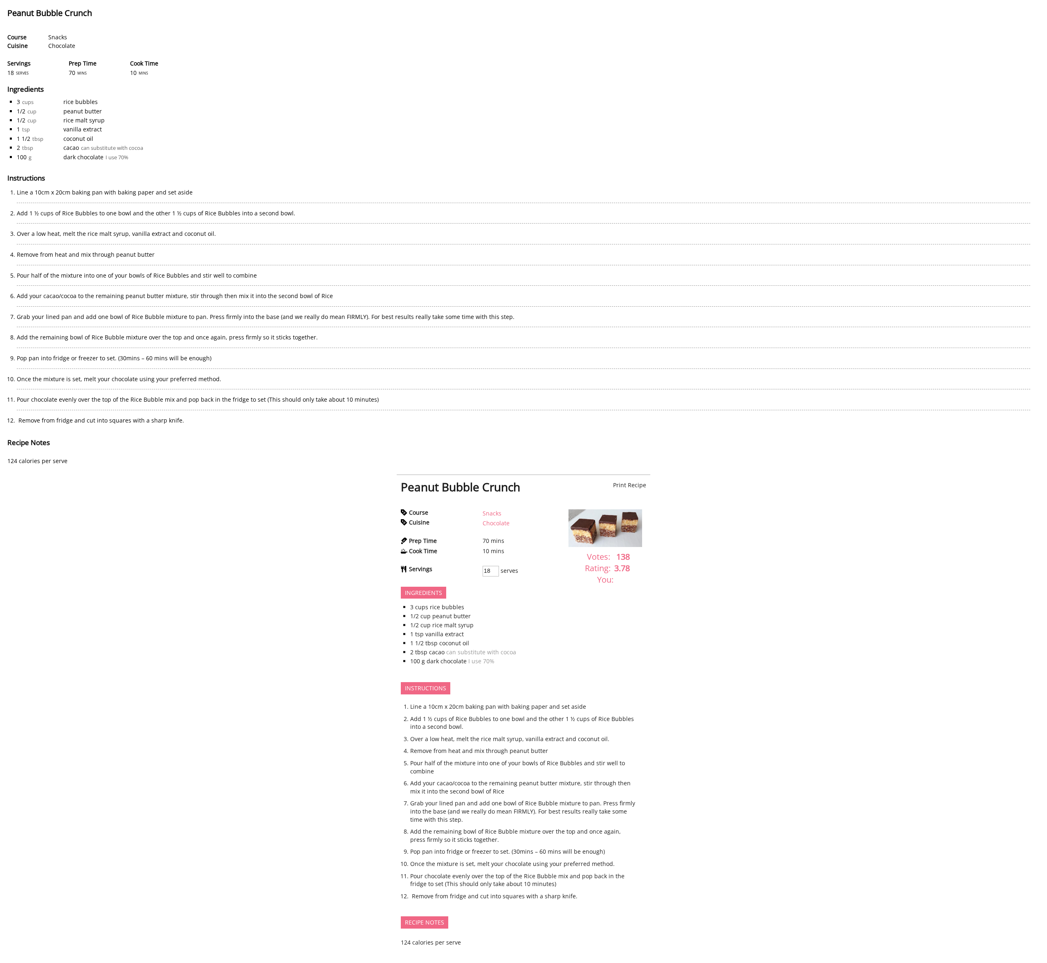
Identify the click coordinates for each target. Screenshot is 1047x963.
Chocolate (61, 46)
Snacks (57, 37)
